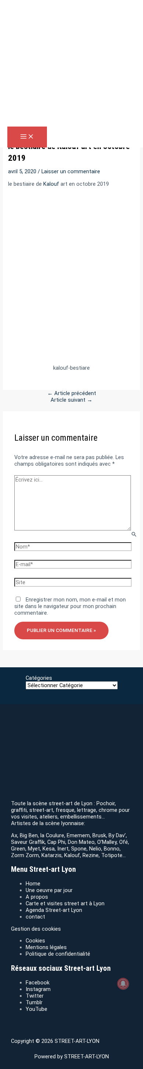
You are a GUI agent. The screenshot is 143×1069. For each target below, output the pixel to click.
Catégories (39, 678)
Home (33, 883)
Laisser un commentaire (70, 171)
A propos (37, 897)
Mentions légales (46, 947)
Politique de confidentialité (58, 954)
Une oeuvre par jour (49, 890)
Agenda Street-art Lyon (54, 910)
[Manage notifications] (123, 984)
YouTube (36, 1009)
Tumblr (34, 1002)
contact (35, 916)
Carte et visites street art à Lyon (65, 903)
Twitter (35, 995)
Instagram (38, 989)
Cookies (35, 940)
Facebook (38, 982)
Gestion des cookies (36, 929)
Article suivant (71, 400)
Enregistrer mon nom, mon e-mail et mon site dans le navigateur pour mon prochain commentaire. (70, 606)
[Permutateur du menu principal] (27, 137)
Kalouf (51, 184)
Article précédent (71, 393)
